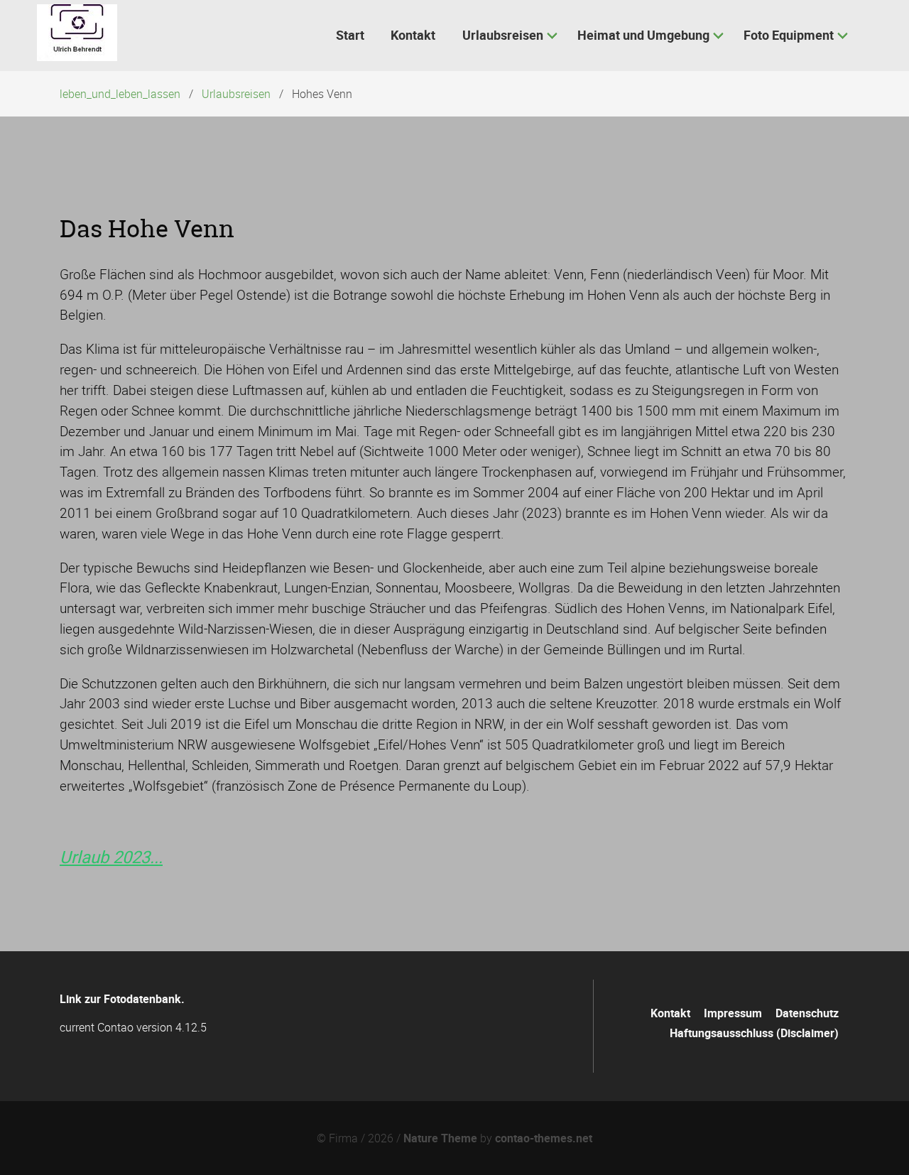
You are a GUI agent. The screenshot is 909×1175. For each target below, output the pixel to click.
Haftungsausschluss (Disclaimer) (754, 1033)
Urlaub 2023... (111, 856)
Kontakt (670, 1013)
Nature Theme (440, 1138)
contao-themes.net (543, 1138)
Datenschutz (807, 1013)
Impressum (733, 1013)
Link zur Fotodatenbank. (122, 999)
